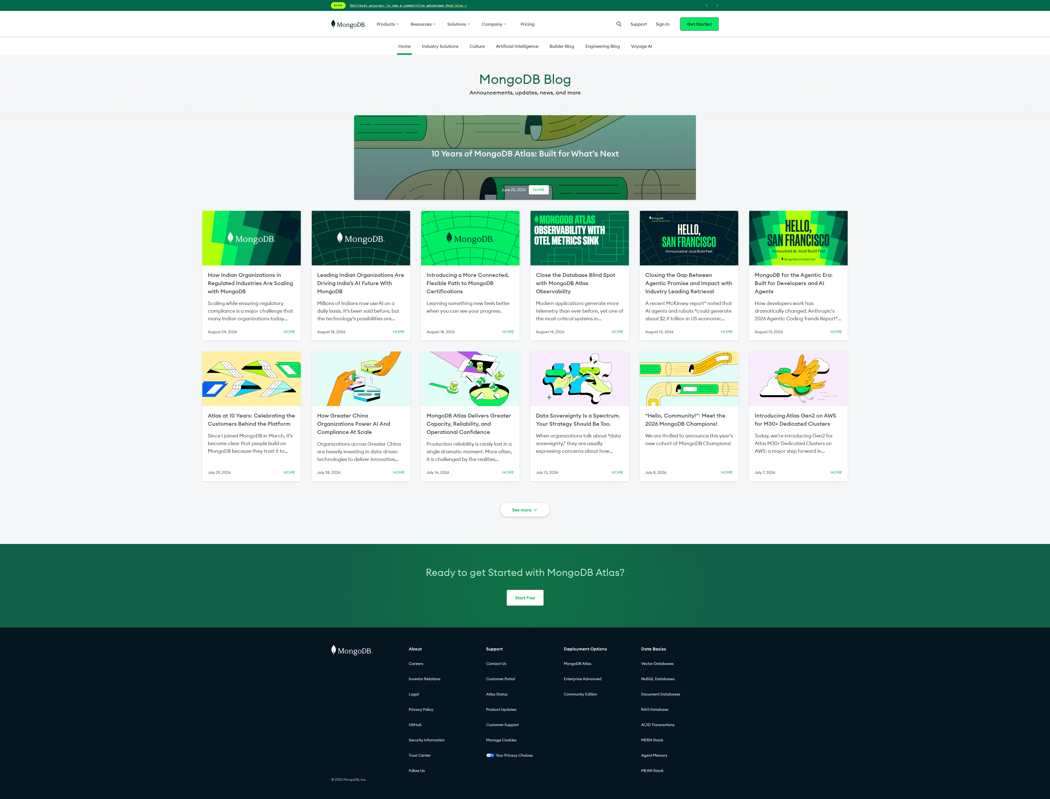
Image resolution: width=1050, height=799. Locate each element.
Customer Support (502, 724)
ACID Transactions (658, 724)
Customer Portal (500, 678)
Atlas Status (497, 694)
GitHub (415, 724)
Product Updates (501, 709)
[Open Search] (619, 24)
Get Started (699, 24)
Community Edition (580, 694)
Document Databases (660, 694)
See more (521, 510)
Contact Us (496, 663)
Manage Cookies (501, 740)
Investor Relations (425, 678)
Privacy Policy (421, 709)
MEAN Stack (652, 770)
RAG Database (654, 709)
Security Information (427, 740)
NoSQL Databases (658, 678)
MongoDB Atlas (577, 663)
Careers (416, 663)
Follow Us (417, 770)
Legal (414, 694)
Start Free (525, 597)
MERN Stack (652, 740)
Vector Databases (657, 663)
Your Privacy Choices (514, 755)
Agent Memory (654, 755)
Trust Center (420, 755)
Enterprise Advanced (583, 678)
